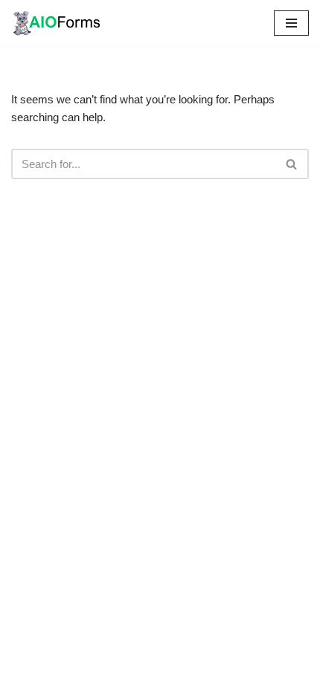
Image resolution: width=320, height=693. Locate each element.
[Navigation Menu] (291, 23)
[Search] (292, 164)
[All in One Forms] (55, 23)
